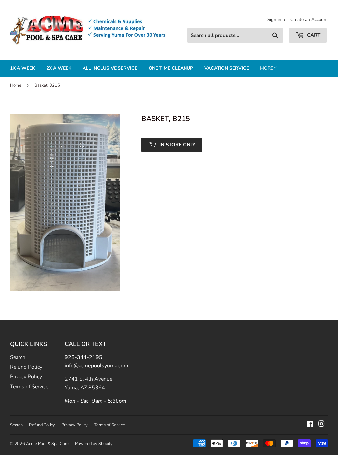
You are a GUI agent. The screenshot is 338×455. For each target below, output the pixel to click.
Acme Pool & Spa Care (47, 444)
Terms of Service (29, 386)
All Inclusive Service (110, 68)
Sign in (274, 19)
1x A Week (22, 68)
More (266, 68)
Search (17, 357)
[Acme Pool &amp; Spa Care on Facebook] (310, 424)
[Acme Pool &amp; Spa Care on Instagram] (321, 424)
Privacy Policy (26, 376)
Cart (313, 35)
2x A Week (58, 68)
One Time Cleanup (171, 68)
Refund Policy (26, 367)
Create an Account (309, 19)
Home (15, 85)
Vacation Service (226, 68)
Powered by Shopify (94, 444)
